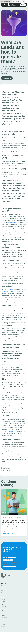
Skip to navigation (5, 1)
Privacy (2, 613)
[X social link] (4, 471)
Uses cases (3, 599)
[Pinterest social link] (6, 471)
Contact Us (3, 606)
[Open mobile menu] (3, 5)
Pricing (2, 590)
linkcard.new (5, 512)
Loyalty (4, 517)
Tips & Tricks (9, 517)
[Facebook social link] (2, 471)
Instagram (3, 626)
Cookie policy (4, 617)
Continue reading (7, 78)
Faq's (2, 604)
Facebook (3, 624)
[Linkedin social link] (7, 471)
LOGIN (22, 4)
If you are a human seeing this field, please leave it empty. (13, 563)
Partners (3, 592)
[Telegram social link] (9, 471)
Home (2, 585)
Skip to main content (18, 1)
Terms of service (4, 615)
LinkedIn (3, 628)
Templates (3, 588)
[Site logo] (12, 4)
